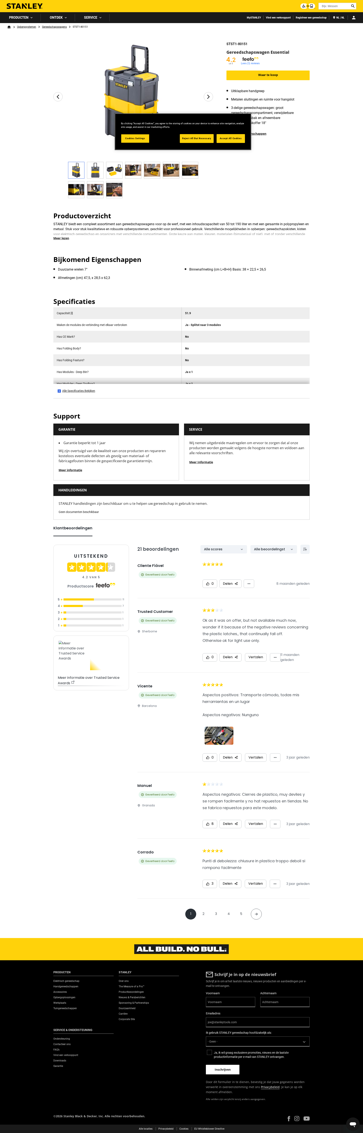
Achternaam (268, 993)
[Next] (208, 96)
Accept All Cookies (231, 138)
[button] (289, 1118)
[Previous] (58, 96)
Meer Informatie (201, 462)
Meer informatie (70, 470)
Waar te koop (268, 75)
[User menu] (354, 17)
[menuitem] (20, 17)
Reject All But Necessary (196, 138)
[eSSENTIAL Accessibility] (307, 6)
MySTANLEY (254, 17)
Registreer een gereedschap (311, 17)
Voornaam (213, 993)
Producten (18, 18)
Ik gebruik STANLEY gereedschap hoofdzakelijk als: (239, 1032)
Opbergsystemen (26, 26)
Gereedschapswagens (54, 26)
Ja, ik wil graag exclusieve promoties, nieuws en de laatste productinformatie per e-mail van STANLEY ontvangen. (251, 1054)
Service (90, 18)
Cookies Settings (135, 138)
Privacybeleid (270, 1087)
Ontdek (56, 18)
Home (9, 27)
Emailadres (213, 1013)
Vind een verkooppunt (278, 17)
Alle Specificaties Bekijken (78, 390)
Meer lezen (61, 238)
